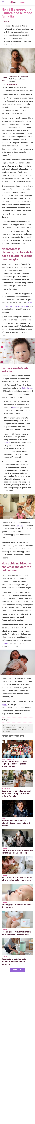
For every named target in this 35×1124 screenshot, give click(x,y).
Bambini (4, 818)
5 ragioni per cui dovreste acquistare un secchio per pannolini (14, 961)
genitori (20, 525)
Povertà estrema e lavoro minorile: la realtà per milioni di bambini (16, 823)
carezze (5, 643)
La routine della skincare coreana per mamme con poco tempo (17, 851)
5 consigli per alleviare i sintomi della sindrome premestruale (16, 933)
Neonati (4, 848)
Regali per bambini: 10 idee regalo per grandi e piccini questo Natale (14, 763)
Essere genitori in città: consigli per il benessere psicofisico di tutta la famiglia (16, 793)
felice (14, 408)
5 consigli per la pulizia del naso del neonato (17, 905)
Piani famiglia (6, 789)
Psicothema (27, 388)
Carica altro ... (17, 970)
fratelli (4, 704)
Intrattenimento (8, 759)
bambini (7, 443)
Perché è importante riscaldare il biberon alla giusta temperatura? (17, 878)
